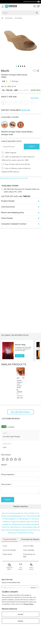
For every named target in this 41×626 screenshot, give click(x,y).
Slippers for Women (24, 516)
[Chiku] (21, 124)
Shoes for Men (7, 513)
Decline (20, 621)
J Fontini (19, 533)
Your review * (6, 484)
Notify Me (25, 110)
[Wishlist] (34, 71)
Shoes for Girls (7, 527)
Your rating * (6, 454)
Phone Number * (8, 474)
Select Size (9, 96)
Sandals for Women (22, 513)
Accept (20, 614)
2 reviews (8, 427)
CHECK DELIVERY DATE (11, 141)
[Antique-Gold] (5, 124)
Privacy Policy (28, 604)
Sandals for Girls (8, 524)
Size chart (35, 98)
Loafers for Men (31, 521)
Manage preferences (9, 609)
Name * (4, 464)
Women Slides (18, 18)
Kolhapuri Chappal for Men (13, 521)
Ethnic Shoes (6, 530)
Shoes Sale (27, 533)
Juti (18, 524)
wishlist (34, 6)
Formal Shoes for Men (29, 524)
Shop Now (19, 356)
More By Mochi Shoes (20, 412)
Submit (8, 499)
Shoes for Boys (21, 527)
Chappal (12, 516)
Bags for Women (31, 519)
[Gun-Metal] (13, 124)
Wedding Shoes (19, 530)
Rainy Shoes (33, 527)
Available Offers (9, 185)
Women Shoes (8, 18)
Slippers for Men (16, 519)
